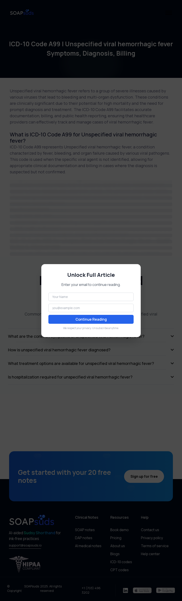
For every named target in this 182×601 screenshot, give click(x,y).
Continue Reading (91, 319)
